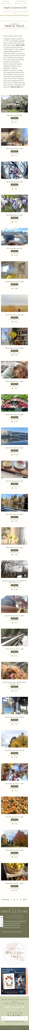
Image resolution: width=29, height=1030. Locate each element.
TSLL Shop (20, 1003)
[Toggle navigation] (14, 13)
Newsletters (5, 3)
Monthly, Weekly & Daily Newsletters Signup (14, 1000)
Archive (7, 1022)
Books (7, 1003)
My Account (20, 1022)
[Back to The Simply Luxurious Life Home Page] (14, 9)
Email (16, 3)
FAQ (13, 1022)
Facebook (18, 3)
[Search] (25, 1018)
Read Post (14, 151)
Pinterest (22, 3)
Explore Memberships (21, 1)
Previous (5, 899)
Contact (9, 1013)
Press (15, 1013)
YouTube (24, 3)
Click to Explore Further (14, 916)
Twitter (20, 3)
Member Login (5, 1)
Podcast (13, 1003)
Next (25, 899)
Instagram (26, 3)
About (20, 1013)
